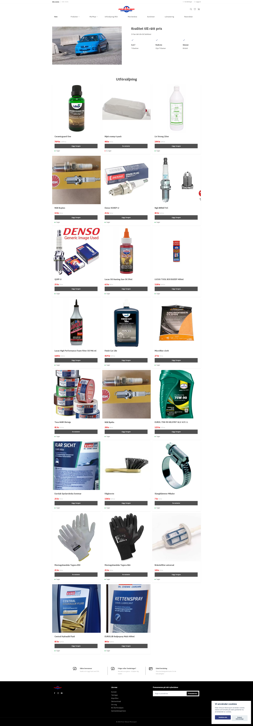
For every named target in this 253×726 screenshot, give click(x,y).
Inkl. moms (55, 2)
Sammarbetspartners (118, 711)
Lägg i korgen (76, 146)
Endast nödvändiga (240, 718)
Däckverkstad (116, 701)
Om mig (114, 704)
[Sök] (191, 9)
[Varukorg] (199, 9)
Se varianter (126, 146)
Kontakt (114, 692)
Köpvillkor (114, 698)
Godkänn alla (223, 717)
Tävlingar (114, 695)
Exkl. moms (65, 2)
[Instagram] (58, 693)
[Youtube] (61, 693)
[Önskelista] (195, 9)
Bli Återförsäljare (117, 708)
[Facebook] (54, 693)
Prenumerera (192, 693)
